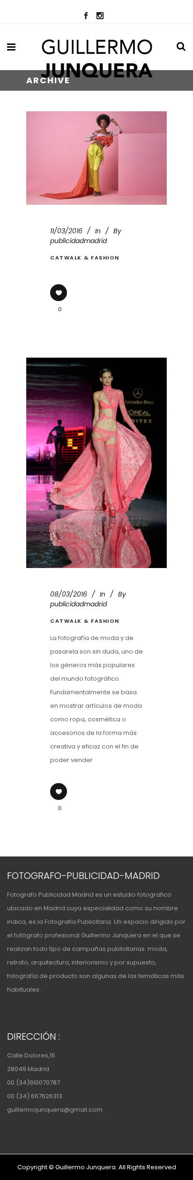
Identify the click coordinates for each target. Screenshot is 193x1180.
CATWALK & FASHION (84, 257)
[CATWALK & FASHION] (96, 158)
